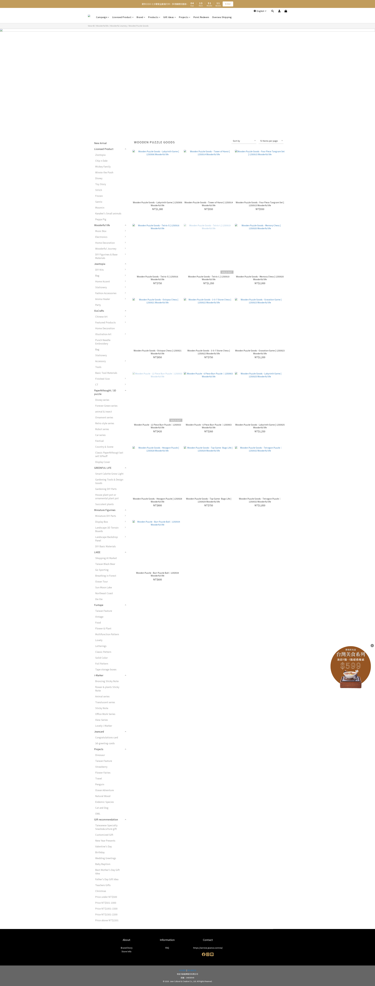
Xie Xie (99, 599)
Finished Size (102, 378)
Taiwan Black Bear (105, 564)
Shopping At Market (106, 558)
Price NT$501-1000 (105, 902)
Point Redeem (201, 17)
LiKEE (97, 552)
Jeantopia (99, 264)
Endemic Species (104, 802)
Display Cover (102, 462)
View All (91, 25)
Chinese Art (101, 316)
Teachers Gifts (103, 885)
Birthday (100, 852)
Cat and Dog (101, 807)
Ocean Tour (101, 581)
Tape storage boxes (105, 669)
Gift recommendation (106, 819)
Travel (98, 778)
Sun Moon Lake (103, 587)
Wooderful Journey (118, 25)
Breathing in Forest (105, 575)
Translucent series (105, 702)
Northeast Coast (104, 593)
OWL (97, 813)
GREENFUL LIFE (102, 467)
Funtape (98, 605)
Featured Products (105, 322)
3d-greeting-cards (105, 743)
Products (153, 17)
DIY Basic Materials (105, 546)
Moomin (99, 207)
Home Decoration (105, 242)
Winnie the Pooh (104, 172)
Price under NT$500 (106, 897)
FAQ (167, 947)
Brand (140, 17)
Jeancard (99, 731)
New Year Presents (105, 840)
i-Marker (98, 675)
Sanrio (98, 201)
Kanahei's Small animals (108, 213)
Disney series (102, 399)
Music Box (100, 231)
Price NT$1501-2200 (106, 914)
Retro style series (104, 423)
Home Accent (102, 281)
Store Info (126, 951)
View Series (101, 720)
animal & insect (103, 411)
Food (98, 622)
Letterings (100, 646)
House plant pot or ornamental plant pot (107, 496)
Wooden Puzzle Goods (139, 25)
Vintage (99, 616)
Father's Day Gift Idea (106, 879)
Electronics (101, 237)
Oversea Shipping (222, 17)
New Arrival (100, 143)
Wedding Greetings (105, 858)
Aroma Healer (102, 299)
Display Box (101, 521)
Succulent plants (104, 504)
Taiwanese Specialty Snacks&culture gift (106, 827)
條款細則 (182, 970)
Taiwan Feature (103, 610)
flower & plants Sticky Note (107, 688)
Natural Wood (102, 796)
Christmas (100, 891)
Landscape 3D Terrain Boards (107, 529)
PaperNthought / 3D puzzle (105, 392)
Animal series (102, 696)
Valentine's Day (103, 846)
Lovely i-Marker (103, 725)
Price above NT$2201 (107, 920)
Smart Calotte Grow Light (109, 473)
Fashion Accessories (105, 293)
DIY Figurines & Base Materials (106, 256)
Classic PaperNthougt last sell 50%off (109, 454)
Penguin (99, 784)
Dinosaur (100, 755)
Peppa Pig (100, 219)
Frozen (99, 196)
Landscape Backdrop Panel (106, 538)
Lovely (98, 640)
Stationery (101, 287)
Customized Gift (104, 834)
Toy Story (100, 184)
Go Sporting (102, 569)
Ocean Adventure (104, 790)
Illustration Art (103, 334)
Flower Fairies (102, 772)
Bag (97, 275)
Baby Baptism (102, 864)
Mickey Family (103, 166)
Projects (183, 17)
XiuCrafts (99, 310)
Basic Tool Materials (106, 373)
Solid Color (101, 657)
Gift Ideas (168, 17)
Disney (98, 178)
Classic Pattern (103, 652)
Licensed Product (122, 17)
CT (96, 384)
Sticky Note (101, 708)
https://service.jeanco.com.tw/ (208, 947)
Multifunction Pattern (107, 634)
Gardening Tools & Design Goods (109, 481)
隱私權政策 (191, 970)
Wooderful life (102, 25)
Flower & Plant (103, 628)
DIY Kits (99, 269)
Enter (228, 3)
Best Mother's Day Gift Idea (107, 871)
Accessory (100, 361)
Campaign (101, 17)
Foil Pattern (101, 663)
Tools (98, 367)
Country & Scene (104, 446)
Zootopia (100, 154)
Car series (100, 435)
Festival (99, 441)
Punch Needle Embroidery (102, 341)
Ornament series (104, 417)
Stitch (98, 190)
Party (98, 305)
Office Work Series (105, 714)
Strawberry (101, 766)
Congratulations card (106, 737)
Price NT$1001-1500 (106, 908)
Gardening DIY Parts (106, 489)
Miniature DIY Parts (105, 516)
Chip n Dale (101, 160)
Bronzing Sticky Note (107, 681)
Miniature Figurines (104, 510)
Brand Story (126, 947)
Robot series (102, 429)
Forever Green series (106, 405)
